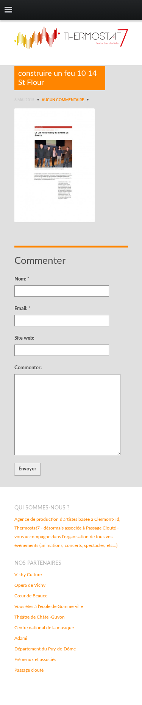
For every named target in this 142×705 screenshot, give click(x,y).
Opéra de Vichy (29, 585)
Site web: (24, 338)
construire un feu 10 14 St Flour (57, 78)
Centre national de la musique (44, 627)
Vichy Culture (28, 574)
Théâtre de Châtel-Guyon (39, 617)
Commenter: (28, 367)
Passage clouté (29, 670)
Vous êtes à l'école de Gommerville (48, 606)
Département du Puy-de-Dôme (45, 649)
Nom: (22, 279)
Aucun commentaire (63, 100)
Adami (20, 638)
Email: (22, 308)
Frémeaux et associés (35, 659)
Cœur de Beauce (30, 596)
